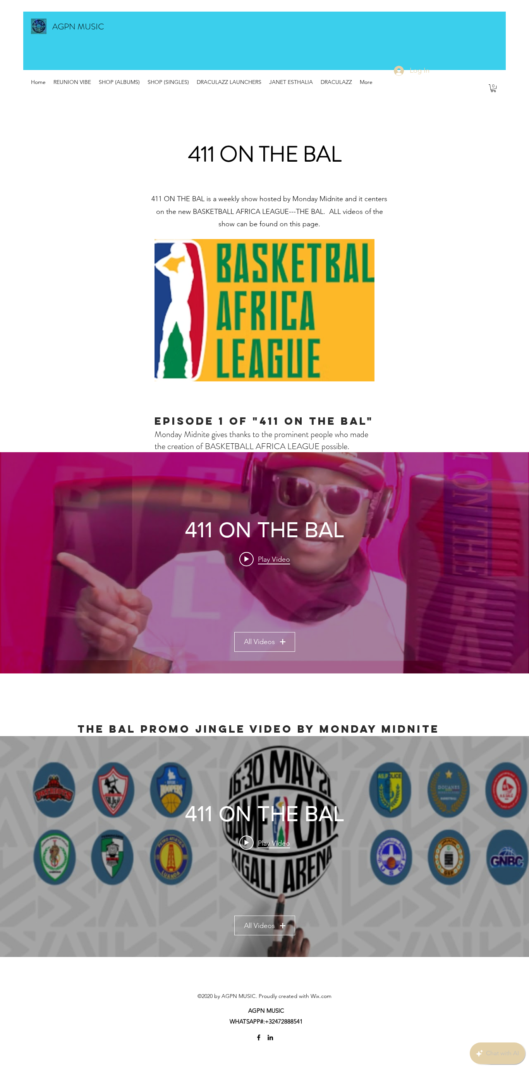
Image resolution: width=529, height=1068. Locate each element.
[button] (493, 88)
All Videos (259, 641)
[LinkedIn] (270, 1037)
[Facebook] (259, 1037)
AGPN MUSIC (78, 26)
